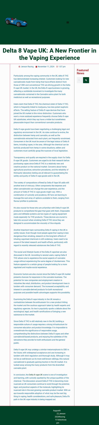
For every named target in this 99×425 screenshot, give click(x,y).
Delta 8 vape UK (35, 375)
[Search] (86, 80)
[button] (68, 22)
